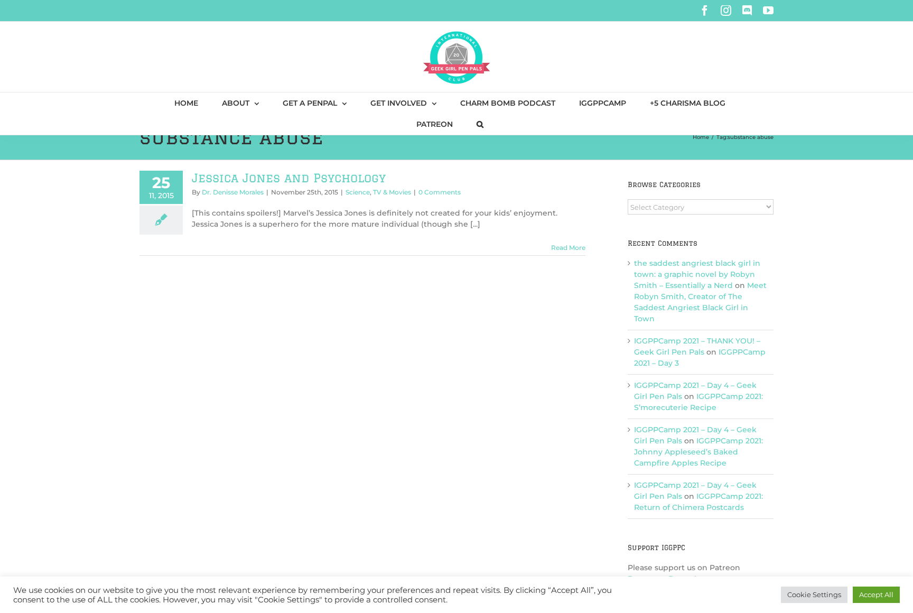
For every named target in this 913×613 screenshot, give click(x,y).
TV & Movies (392, 192)
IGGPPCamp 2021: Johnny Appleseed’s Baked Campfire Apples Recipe (698, 452)
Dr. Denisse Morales (233, 192)
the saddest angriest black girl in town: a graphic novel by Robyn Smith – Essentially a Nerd (697, 274)
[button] (480, 124)
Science (358, 192)
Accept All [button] (876, 594)
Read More (568, 248)
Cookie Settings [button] (814, 594)
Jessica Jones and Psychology (289, 177)
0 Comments (439, 192)
